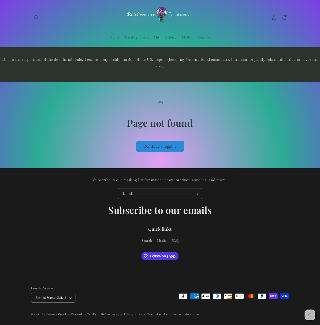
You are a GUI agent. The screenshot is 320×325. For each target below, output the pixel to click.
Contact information (185, 314)
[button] (36, 17)
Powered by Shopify (84, 314)
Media (162, 240)
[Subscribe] (197, 193)
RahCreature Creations (56, 314)
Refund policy (110, 314)
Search (146, 240)
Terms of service (157, 314)
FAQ (175, 240)
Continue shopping (160, 146)
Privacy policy (133, 314)
